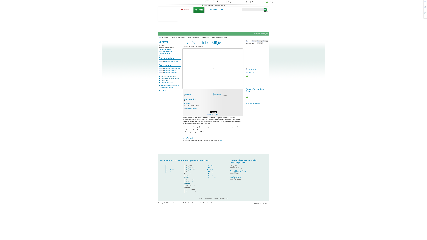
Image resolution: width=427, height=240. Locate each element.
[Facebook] (262, 166)
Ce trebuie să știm (216, 9)
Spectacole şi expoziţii (165, 51)
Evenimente (181, 37)
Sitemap (215, 199)
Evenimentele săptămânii (172, 68)
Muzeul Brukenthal (191, 192)
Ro (271, 2)
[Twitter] (263, 168)
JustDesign (265, 203)
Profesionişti (221, 2)
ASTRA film (163, 90)
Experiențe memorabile (171, 61)
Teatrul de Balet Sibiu (166, 82)
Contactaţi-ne (244, 2)
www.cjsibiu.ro (234, 173)
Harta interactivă (257, 2)
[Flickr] (262, 168)
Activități (162, 45)
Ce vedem (185, 9)
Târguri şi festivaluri (193, 37)
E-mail (216, 114)
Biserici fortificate (191, 180)
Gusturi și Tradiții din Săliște (219, 37)
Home (213, 2)
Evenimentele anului (170, 72)
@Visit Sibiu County (236, 168)
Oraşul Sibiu (189, 166)
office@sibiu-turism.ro (236, 166)
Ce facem (199, 9)
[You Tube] (262, 170)
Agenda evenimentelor (166, 47)
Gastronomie (205, 37)
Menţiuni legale (223, 199)
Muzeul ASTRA (190, 190)
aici (221, 140)
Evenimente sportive (165, 55)
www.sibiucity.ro (235, 179)
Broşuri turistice (233, 2)
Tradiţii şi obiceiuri (164, 53)
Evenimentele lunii (170, 70)
